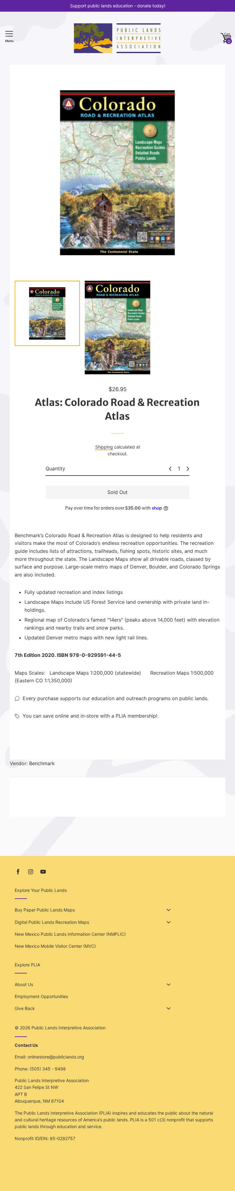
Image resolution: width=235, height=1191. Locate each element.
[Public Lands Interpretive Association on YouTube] (43, 871)
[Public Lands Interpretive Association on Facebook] (18, 871)
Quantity (55, 468)
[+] (188, 469)
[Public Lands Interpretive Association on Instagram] (30, 871)
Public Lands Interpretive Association (69, 1027)
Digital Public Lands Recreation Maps (52, 922)
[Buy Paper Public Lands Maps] (168, 910)
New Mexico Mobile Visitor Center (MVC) (55, 946)
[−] (170, 469)
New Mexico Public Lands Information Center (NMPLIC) (70, 934)
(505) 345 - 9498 (48, 1068)
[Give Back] (168, 1008)
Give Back (25, 1008)
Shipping (104, 446)
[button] (226, 38)
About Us (24, 984)
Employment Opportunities (41, 996)
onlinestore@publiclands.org (56, 1056)
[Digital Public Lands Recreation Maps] (168, 922)
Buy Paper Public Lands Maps (45, 909)
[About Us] (168, 984)
